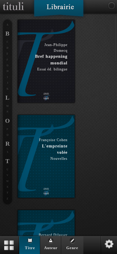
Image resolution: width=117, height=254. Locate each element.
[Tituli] (13, 2)
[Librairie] (58, 10)
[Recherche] (112, 6)
